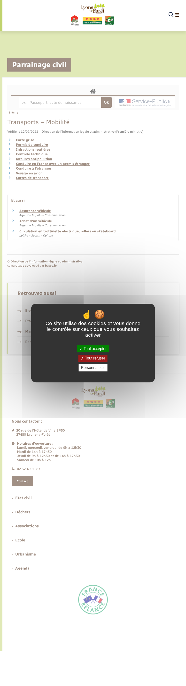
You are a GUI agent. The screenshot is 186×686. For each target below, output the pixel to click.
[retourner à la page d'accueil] (92, 15)
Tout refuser (94, 358)
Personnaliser (93, 368)
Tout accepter (95, 349)
